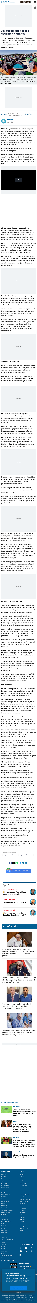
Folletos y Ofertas (25, 1199)
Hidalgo (22, 1181)
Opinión (6, 885)
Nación (3, 1174)
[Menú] (35, 2)
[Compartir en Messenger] (19, 863)
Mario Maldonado (9, 910)
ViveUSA (22, 1219)
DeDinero (22, 1217)
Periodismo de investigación (5, 1182)
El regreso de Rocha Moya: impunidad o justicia (14, 893)
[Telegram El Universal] (20, 1248)
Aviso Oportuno (24, 1201)
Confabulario (5, 1217)
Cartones (4, 1205)
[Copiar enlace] (23, 863)
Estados (4, 114)
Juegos (22, 1221)
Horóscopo (23, 1226)
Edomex (22, 1174)
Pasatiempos (23, 1224)
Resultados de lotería (24, 1229)
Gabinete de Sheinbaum (5, 1189)
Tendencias (4, 1219)
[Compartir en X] (13, 863)
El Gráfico (23, 1212)
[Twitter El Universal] (32, 1248)
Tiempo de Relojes (7, 1255)
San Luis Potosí (24, 1185)
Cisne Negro (5, 1257)
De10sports (23, 1215)
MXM (2, 1223)
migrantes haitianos (26, 855)
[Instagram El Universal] (26, 1251)
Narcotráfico (5, 1201)
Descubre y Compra (26, 1197)
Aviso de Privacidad (21, 1281)
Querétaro (23, 1183)
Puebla (22, 1178)
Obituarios (23, 1206)
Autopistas (4, 1235)
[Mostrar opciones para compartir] (35, 7)
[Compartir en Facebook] (10, 863)
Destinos (4, 1232)
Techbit (3, 1226)
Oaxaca (22, 1176)
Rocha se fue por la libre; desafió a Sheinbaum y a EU (14, 914)
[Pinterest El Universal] (32, 1251)
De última (4, 1230)
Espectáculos (5, 1212)
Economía (4, 1208)
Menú (3, 1228)
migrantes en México (10, 855)
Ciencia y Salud (6, 1221)
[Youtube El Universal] (21, 1251)
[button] (25, 2)
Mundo (3, 1192)
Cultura (3, 1214)
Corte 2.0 (4, 1176)
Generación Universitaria (23, 1209)
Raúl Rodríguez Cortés (11, 889)
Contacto (18, 1292)
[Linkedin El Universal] (20, 1255)
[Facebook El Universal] (26, 1248)
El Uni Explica (5, 1185)
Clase (3, 1242)
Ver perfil (10, 122)
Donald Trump (5, 1194)
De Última (4, 1248)
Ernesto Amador (9, 900)
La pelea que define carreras (14, 902)
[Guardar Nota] (26, 863)
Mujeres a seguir (6, 1178)
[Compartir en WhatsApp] (16, 863)
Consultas (4, 1237)
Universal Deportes (7, 1210)
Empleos (22, 1203)
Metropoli (4, 1196)
